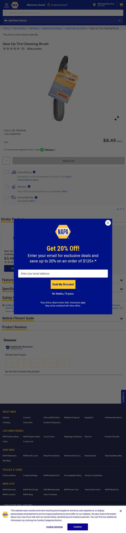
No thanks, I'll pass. (63, 293)
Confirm (78, 527)
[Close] (120, 511)
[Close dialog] (108, 223)
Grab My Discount (63, 284)
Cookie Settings (54, 527)
